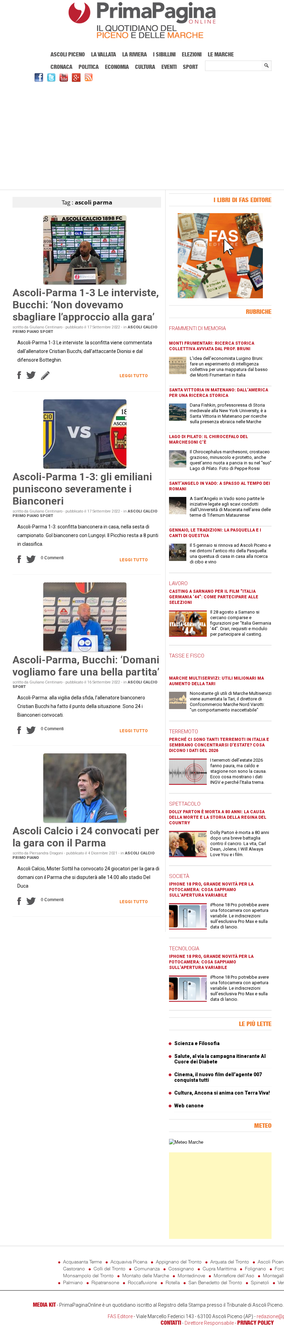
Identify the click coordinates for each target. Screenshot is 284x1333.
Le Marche (221, 54)
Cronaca (61, 66)
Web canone (189, 1105)
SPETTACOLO (185, 804)
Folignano (255, 1268)
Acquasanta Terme (82, 1261)
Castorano (74, 1268)
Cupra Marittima (219, 1268)
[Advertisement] (142, 135)
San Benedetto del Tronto (215, 1282)
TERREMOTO (183, 731)
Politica (89, 66)
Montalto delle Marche (145, 1275)
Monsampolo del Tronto (88, 1275)
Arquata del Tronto (229, 1261)
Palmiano (73, 1282)
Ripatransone (105, 1282)
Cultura (145, 66)
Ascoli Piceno (68, 54)
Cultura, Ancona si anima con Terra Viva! (222, 1093)
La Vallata (103, 54)
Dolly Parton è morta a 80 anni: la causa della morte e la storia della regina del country (217, 817)
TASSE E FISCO (186, 656)
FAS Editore (120, 1316)
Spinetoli (260, 1282)
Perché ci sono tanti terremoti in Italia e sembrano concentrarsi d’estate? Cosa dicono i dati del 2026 (219, 745)
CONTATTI (171, 1322)
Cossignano (181, 1268)
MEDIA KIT (44, 1304)
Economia (117, 66)
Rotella (173, 1282)
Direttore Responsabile (209, 1323)
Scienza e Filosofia (197, 1043)
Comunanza (147, 1268)
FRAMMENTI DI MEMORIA (197, 328)
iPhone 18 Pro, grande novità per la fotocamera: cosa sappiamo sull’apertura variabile (211, 890)
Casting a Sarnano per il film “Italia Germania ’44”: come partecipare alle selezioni (213, 597)
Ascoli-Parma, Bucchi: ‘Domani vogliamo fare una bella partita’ (85, 666)
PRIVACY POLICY (255, 1322)
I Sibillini (164, 54)
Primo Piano (25, 331)
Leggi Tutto (133, 375)
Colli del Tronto (109, 1268)
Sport (190, 66)
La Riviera (134, 54)
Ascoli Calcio (142, 327)
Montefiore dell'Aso (234, 1275)
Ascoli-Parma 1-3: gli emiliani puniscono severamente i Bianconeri (82, 489)
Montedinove (191, 1275)
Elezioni (192, 54)
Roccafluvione (142, 1282)
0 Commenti (52, 557)
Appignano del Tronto (179, 1261)
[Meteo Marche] (186, 1142)
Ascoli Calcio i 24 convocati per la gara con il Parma (85, 837)
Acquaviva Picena (128, 1261)
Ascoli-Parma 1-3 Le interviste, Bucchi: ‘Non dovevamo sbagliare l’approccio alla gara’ (85, 305)
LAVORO (178, 583)
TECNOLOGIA (184, 948)
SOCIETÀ (179, 876)
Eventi (169, 66)
